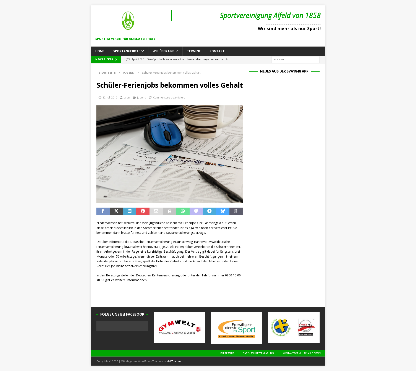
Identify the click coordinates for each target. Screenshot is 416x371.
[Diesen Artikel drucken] (169, 211)
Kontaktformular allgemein (302, 353)
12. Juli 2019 (109, 97)
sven (127, 97)
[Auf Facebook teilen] (103, 211)
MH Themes (174, 361)
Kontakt (217, 51)
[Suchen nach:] (295, 59)
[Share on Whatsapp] (182, 211)
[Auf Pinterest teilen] (143, 211)
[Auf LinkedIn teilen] (129, 211)
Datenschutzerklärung (258, 353)
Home (99, 51)
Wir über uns (163, 51)
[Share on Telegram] (209, 211)
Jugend (141, 97)
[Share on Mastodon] (196, 211)
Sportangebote (126, 51)
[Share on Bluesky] (222, 211)
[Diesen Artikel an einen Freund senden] (156, 211)
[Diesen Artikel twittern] (116, 211)
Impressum (227, 353)
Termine (194, 51)
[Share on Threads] (236, 211)
